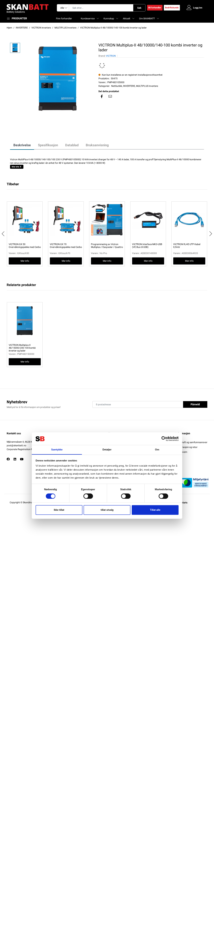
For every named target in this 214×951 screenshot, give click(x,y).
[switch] (88, 496)
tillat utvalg (107, 510)
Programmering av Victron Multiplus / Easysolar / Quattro (107, 245)
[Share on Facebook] (101, 96)
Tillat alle (155, 510)
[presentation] (3, 233)
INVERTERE (129, 86)
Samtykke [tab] (57, 449)
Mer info (15, 167)
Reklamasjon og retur (186, 447)
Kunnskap (108, 18)
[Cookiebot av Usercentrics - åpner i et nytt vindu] (164, 438)
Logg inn (197, 7)
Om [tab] (157, 449)
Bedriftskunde (172, 7)
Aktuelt (126, 18)
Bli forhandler (154, 7)
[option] (57, 78)
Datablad (72, 145)
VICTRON (111, 55)
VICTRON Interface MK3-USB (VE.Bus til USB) (147, 245)
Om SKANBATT (147, 18)
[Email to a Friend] (110, 96)
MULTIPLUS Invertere (147, 86)
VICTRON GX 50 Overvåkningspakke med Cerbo (25, 245)
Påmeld (195, 404)
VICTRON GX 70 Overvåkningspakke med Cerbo (66, 245)
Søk (139, 7)
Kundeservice (88, 18)
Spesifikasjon (48, 145)
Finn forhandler (64, 18)
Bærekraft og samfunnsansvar (191, 442)
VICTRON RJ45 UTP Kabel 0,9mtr (186, 245)
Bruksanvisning (97, 145)
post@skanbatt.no (16, 445)
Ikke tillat (59, 510)
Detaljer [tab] (107, 449)
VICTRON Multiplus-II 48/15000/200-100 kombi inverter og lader (22, 348)
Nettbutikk (116, 86)
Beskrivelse (22, 145)
